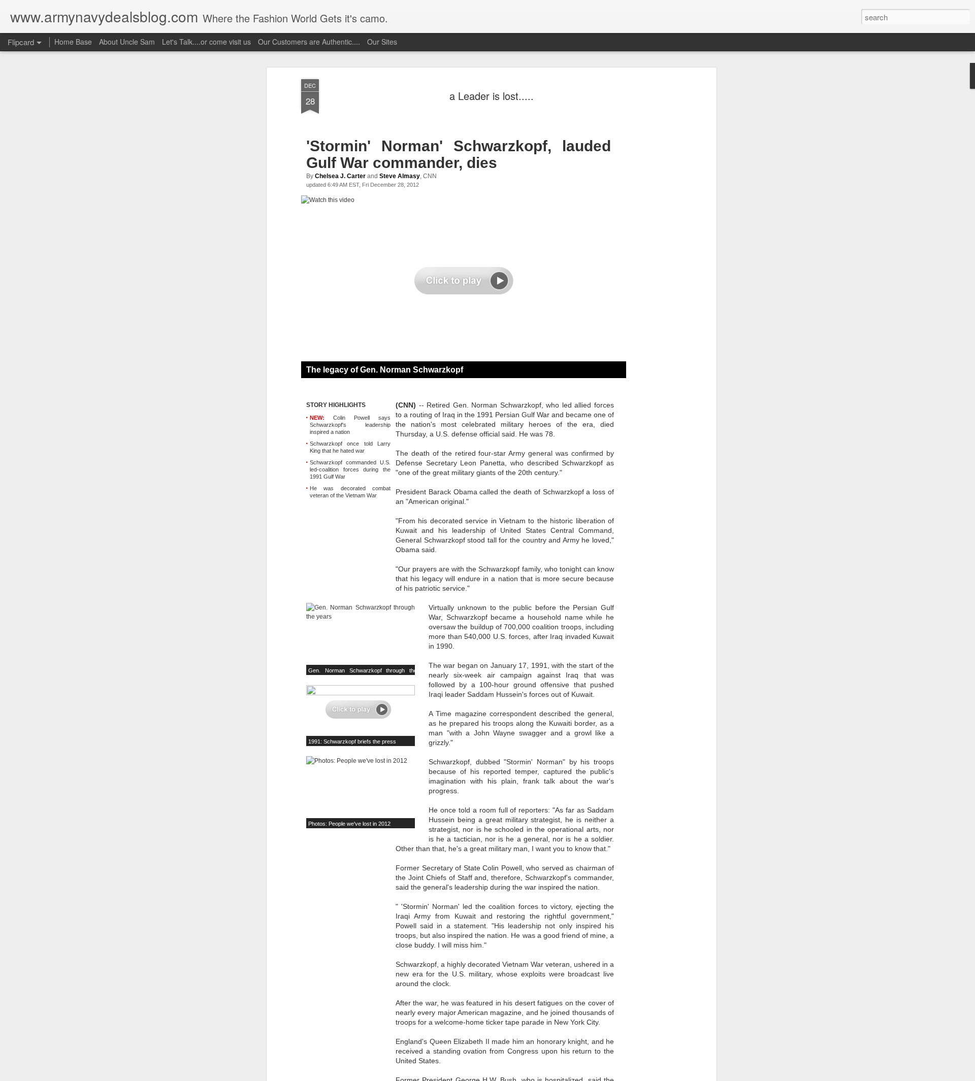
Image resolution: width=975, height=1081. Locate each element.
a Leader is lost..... (491, 95)
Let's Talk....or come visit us (206, 42)
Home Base (73, 42)
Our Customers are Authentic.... (309, 42)
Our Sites (382, 42)
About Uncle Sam (127, 42)
